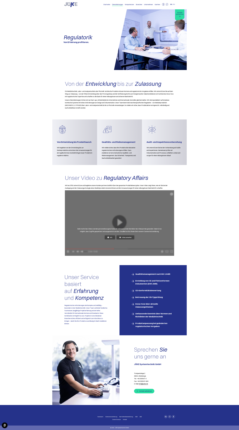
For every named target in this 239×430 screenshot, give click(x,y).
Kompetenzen (129, 4)
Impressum (100, 416)
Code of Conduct (116, 419)
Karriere (157, 4)
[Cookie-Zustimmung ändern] (4, 425)
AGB (136, 416)
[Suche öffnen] (167, 4)
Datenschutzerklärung (111, 416)
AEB (141, 416)
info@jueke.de (143, 384)
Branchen (139, 4)
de (171, 4)
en (174, 4)
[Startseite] (70, 4)
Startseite (106, 4)
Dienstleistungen (117, 4)
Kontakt (125, 419)
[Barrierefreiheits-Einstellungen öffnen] (163, 4)
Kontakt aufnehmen (145, 391)
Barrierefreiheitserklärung (126, 416)
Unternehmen (148, 4)
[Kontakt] (179, 14)
